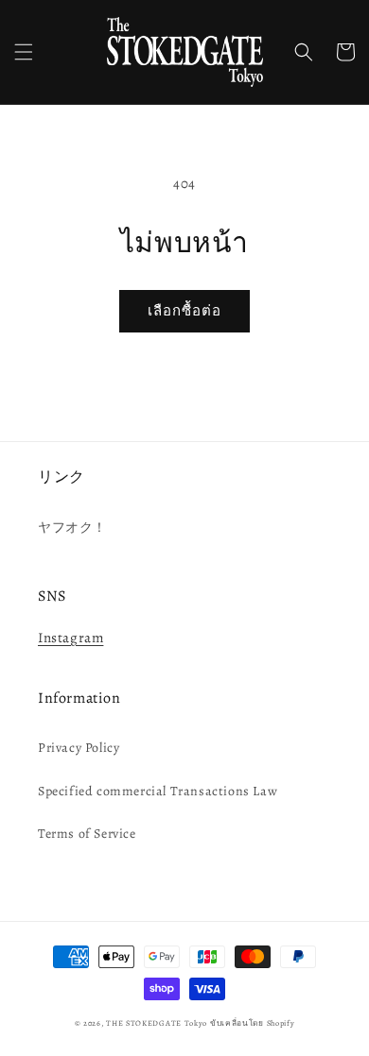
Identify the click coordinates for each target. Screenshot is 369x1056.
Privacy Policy (78, 748)
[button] (23, 52)
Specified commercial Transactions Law (157, 791)
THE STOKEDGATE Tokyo (156, 1023)
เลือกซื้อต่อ (184, 310)
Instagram (70, 637)
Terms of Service (87, 834)
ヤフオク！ (72, 528)
